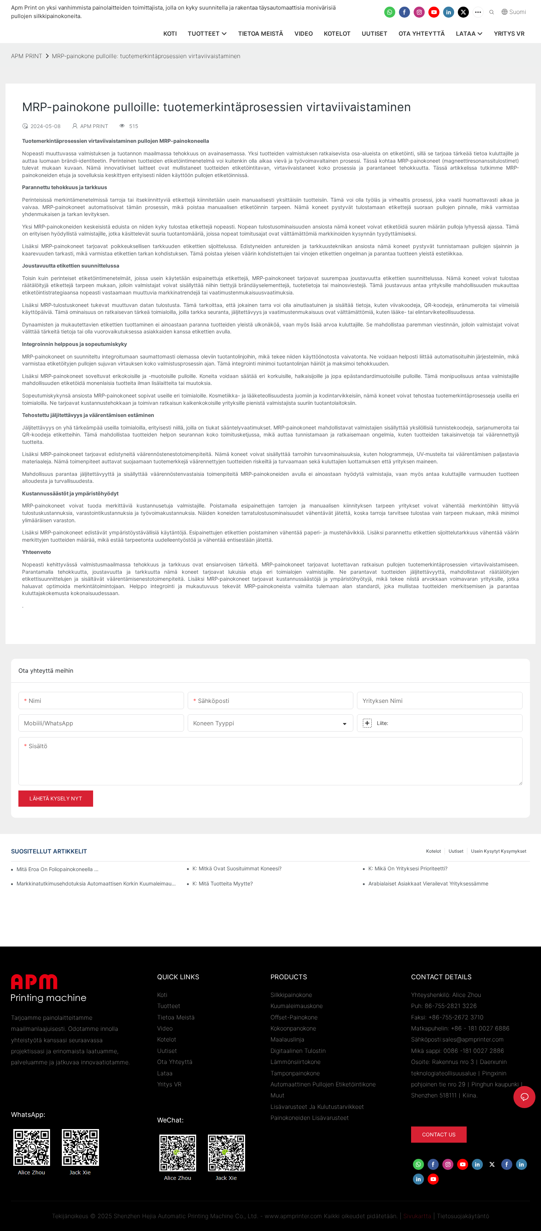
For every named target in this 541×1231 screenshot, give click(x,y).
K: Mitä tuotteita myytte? (222, 883)
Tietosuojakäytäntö (463, 1216)
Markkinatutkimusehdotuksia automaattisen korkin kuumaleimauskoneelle (97, 883)
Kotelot (433, 851)
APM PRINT (26, 56)
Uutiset (456, 851)
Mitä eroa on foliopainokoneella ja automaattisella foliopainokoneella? (58, 869)
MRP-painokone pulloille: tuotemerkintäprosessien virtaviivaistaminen (146, 56)
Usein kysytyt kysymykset (498, 851)
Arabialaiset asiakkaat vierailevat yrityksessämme (428, 883)
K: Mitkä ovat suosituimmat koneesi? (237, 868)
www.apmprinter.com (293, 1216)
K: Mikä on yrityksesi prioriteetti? (408, 868)
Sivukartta (417, 1216)
